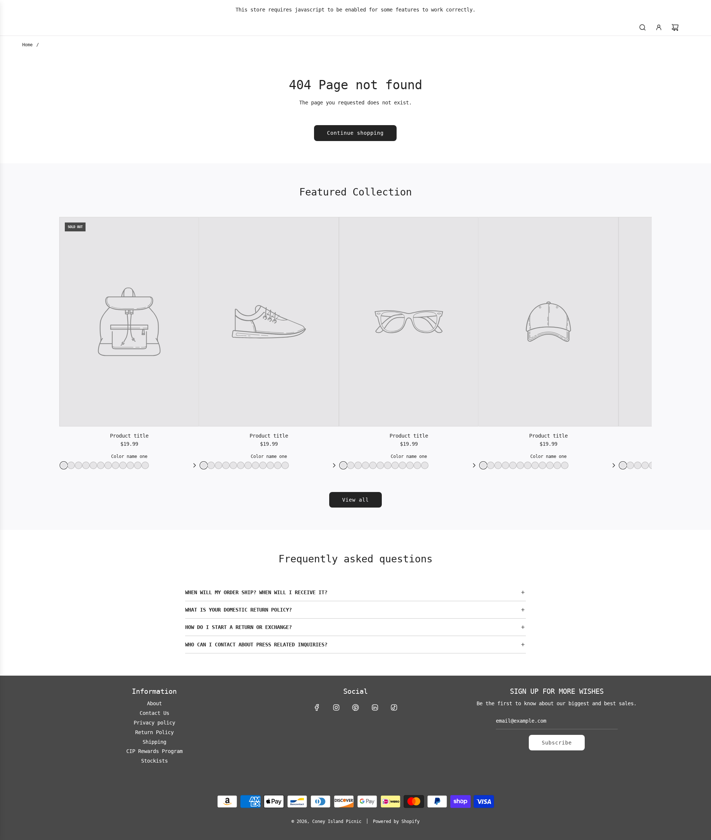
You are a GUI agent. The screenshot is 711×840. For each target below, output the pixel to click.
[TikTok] (394, 707)
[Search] (642, 27)
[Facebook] (317, 707)
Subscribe (557, 743)
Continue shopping (355, 133)
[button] (355, 592)
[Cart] (675, 27)
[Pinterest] (355, 707)
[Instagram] (336, 707)
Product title (129, 436)
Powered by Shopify (396, 821)
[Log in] (659, 27)
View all (355, 500)
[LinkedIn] (375, 707)
